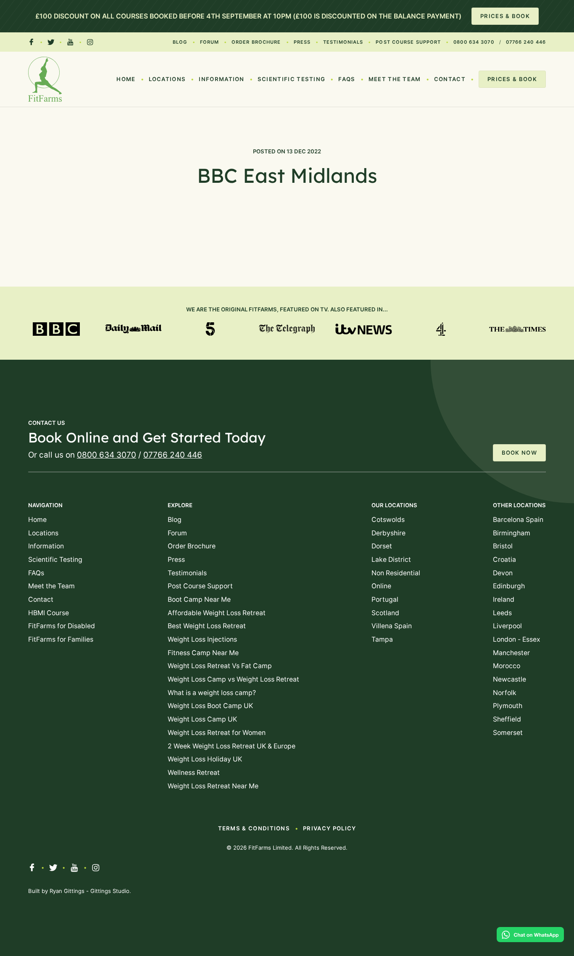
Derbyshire (388, 533)
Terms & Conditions (254, 828)
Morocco (506, 666)
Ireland (503, 599)
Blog (180, 42)
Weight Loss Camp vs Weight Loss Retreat (233, 679)
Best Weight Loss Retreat (207, 626)
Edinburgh (509, 586)
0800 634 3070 (473, 42)
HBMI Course (48, 613)
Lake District (391, 560)
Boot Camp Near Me (199, 599)
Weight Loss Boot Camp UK (210, 706)
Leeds (502, 613)
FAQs (346, 79)
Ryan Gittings (67, 891)
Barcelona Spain (518, 520)
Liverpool (507, 626)
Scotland (385, 613)
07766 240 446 (526, 42)
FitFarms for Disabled (61, 626)
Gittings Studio (109, 891)
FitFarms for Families (60, 639)
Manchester (511, 653)
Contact (450, 79)
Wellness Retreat (194, 773)
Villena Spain (391, 626)
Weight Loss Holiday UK (205, 759)
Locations (167, 79)
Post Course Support (408, 42)
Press (302, 42)
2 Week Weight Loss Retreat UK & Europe (231, 746)
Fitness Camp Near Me (203, 653)
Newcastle (509, 679)
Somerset (508, 733)
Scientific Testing (292, 79)
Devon (503, 573)
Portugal (384, 599)
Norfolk (504, 693)
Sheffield (507, 719)
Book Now (519, 452)
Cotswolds (388, 520)
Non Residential (395, 573)
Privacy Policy (329, 828)
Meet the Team (395, 79)
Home (125, 79)
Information (221, 79)
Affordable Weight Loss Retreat (217, 613)
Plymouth (507, 706)
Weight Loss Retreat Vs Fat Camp (220, 666)
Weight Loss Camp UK (202, 719)
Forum (209, 42)
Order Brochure (256, 42)
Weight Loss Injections (202, 639)
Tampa (382, 639)
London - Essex (516, 639)
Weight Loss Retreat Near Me (213, 786)
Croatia (504, 560)
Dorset (381, 546)
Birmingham (511, 533)
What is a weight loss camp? (212, 693)
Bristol (503, 546)
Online (381, 586)
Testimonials (343, 42)
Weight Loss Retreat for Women (217, 733)
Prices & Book (505, 16)
